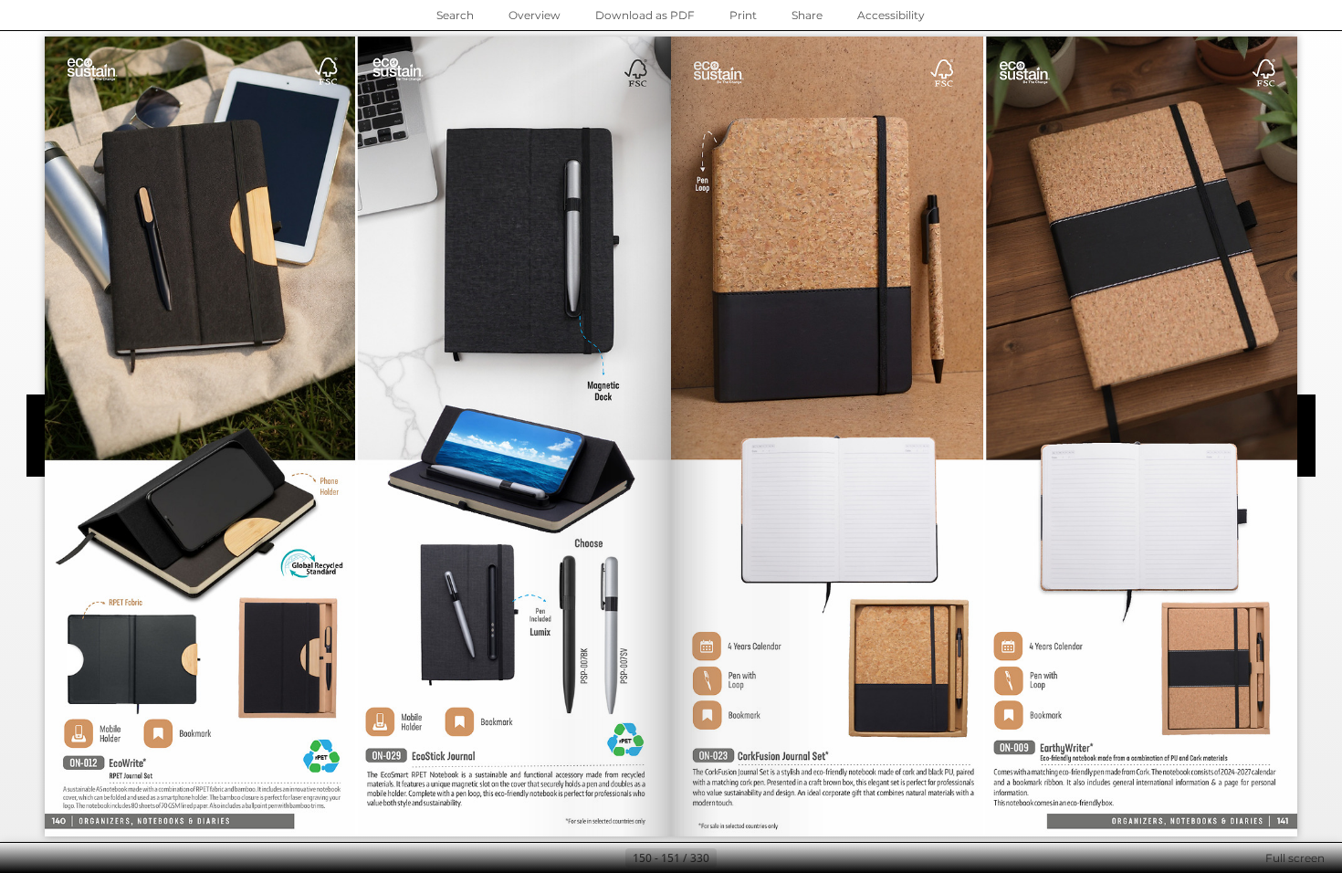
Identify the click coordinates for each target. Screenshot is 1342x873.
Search (455, 15)
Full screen (1295, 858)
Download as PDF (645, 15)
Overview (534, 15)
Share (807, 15)
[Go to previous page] (610, 858)
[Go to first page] (581, 858)
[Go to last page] (760, 858)
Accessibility (891, 15)
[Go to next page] (731, 858)
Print (743, 15)
